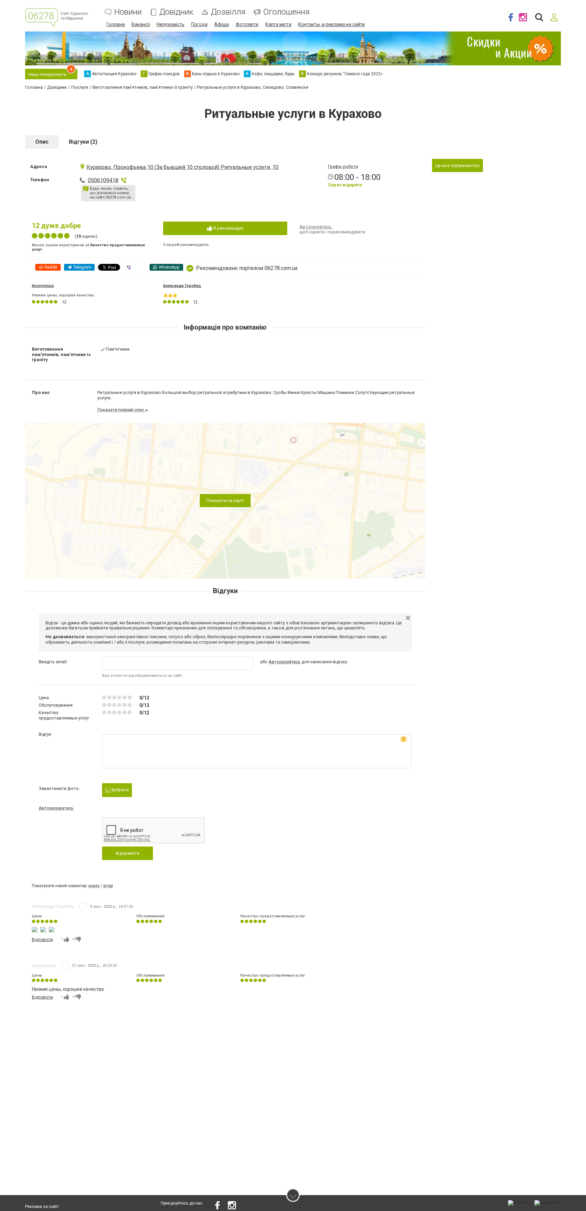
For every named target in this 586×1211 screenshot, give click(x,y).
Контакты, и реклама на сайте (331, 24)
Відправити (127, 853)
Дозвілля (228, 12)
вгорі (108, 885)
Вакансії (141, 24)
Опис (41, 142)
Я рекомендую (227, 228)
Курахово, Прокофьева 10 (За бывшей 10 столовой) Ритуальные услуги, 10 (182, 167)
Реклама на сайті (42, 1206)
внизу (94, 885)
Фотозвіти (247, 24)
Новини (128, 12)
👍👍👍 (170, 295)
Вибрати (120, 789)
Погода (199, 24)
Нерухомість (170, 24)
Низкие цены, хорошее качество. (63, 295)
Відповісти (42, 939)
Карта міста (278, 24)
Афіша (221, 24)
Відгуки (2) (83, 142)
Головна (115, 24)
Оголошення (286, 12)
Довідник (176, 12)
